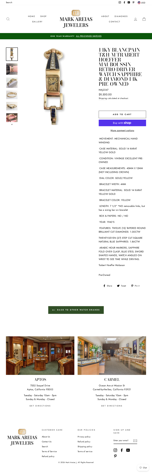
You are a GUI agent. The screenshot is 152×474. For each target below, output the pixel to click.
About (105, 16)
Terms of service (85, 451)
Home (31, 16)
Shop (43, 16)
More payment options (122, 130)
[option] (76, 36)
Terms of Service (49, 451)
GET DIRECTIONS (40, 405)
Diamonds (121, 16)
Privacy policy (84, 436)
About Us (46, 436)
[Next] (12, 123)
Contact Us (47, 441)
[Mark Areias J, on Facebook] (122, 450)
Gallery (37, 21)
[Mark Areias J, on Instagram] (115, 450)
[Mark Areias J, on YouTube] (128, 450)
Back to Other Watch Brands (78, 309)
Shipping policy (85, 446)
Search (9, 2)
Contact (114, 21)
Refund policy (48, 456)
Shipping (103, 98)
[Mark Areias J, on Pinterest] (115, 456)
